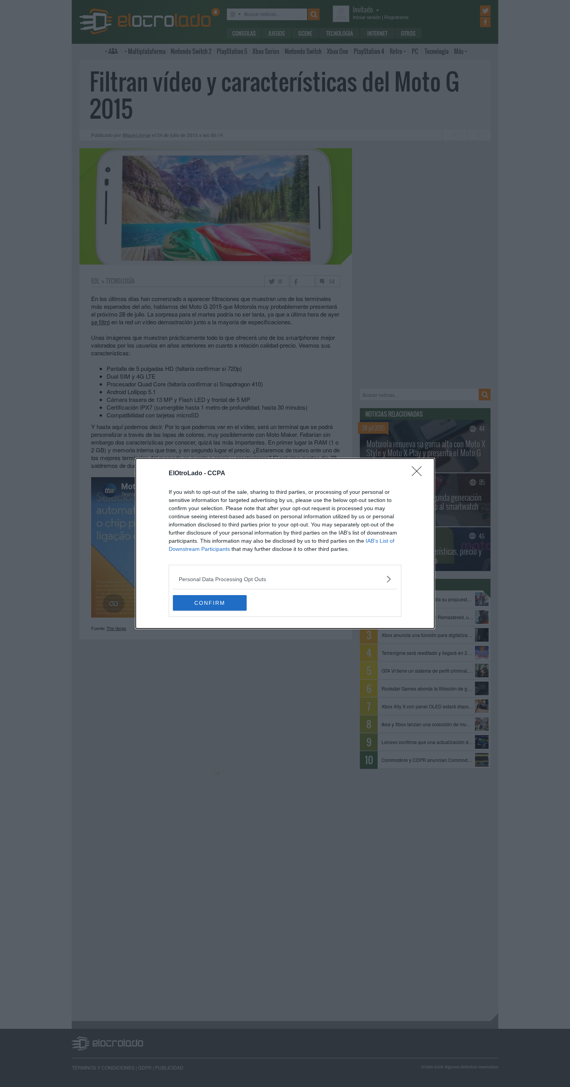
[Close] (419, 473)
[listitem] (285, 579)
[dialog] (285, 543)
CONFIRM (209, 603)
